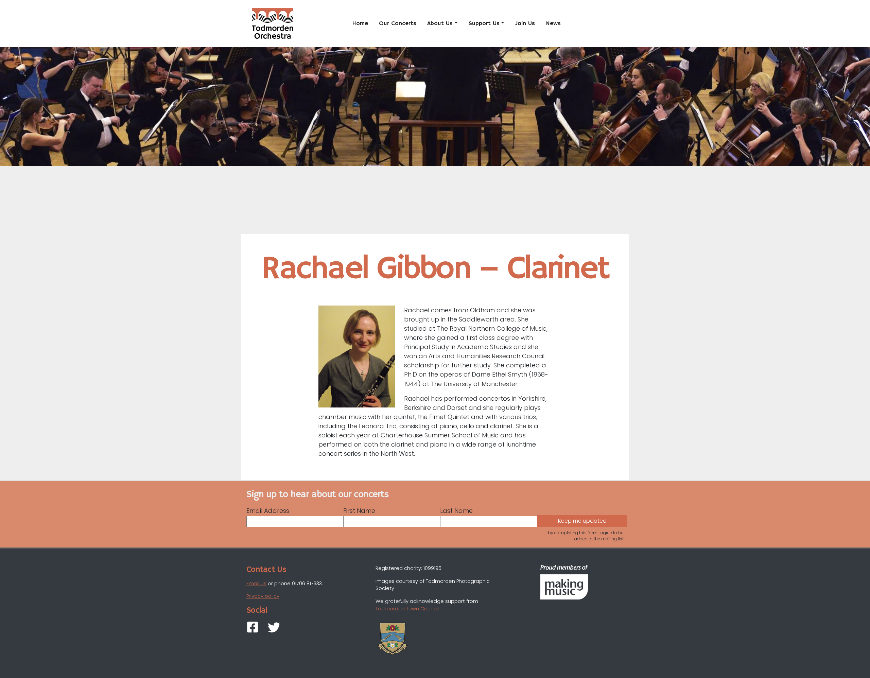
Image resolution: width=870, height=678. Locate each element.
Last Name (456, 510)
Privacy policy (262, 596)
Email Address (267, 510)
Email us (256, 583)
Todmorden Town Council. (408, 608)
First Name (359, 510)
